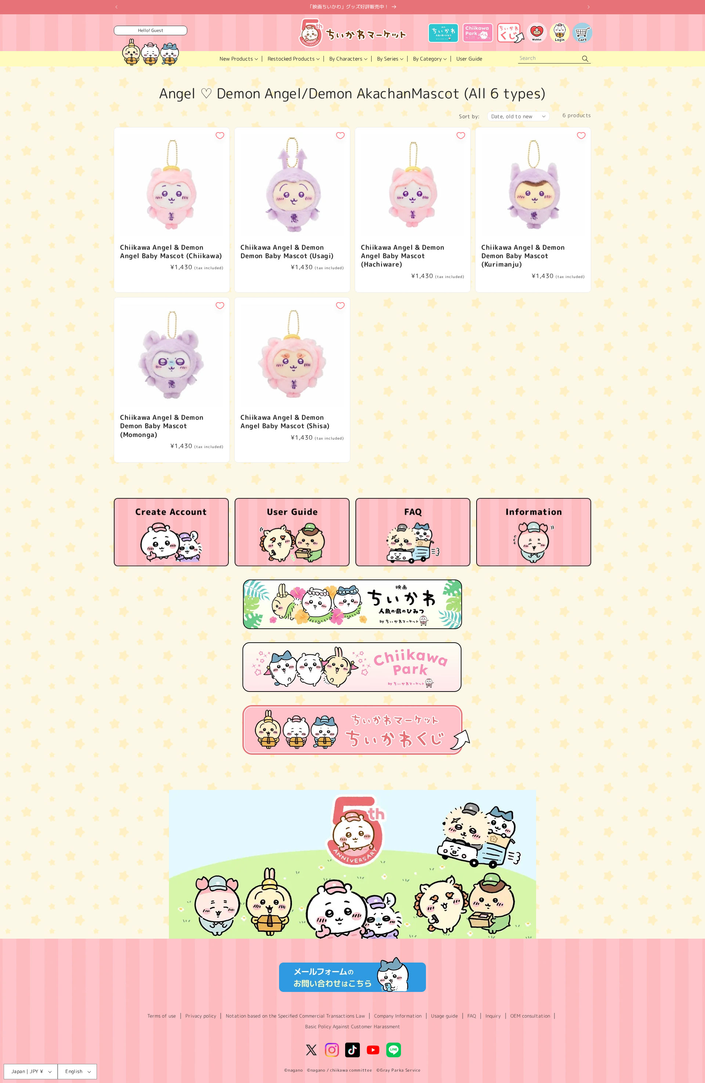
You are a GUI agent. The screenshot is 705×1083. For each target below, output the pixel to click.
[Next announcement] (589, 7)
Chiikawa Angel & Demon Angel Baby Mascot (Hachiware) (402, 256)
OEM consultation (530, 1015)
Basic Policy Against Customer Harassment (352, 1026)
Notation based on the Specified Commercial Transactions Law (295, 1015)
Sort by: (469, 116)
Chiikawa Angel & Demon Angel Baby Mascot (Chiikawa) (171, 251)
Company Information (398, 1015)
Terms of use (161, 1015)
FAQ (471, 1015)
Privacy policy (200, 1015)
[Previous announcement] (116, 7)
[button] (238, 58)
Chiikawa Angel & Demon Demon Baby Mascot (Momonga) (161, 426)
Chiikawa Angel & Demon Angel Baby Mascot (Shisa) (285, 421)
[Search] (585, 59)
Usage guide (444, 1015)
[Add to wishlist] (220, 135)
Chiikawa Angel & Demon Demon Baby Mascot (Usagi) (287, 251)
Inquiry (493, 1015)
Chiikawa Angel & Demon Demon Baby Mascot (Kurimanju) (523, 256)
